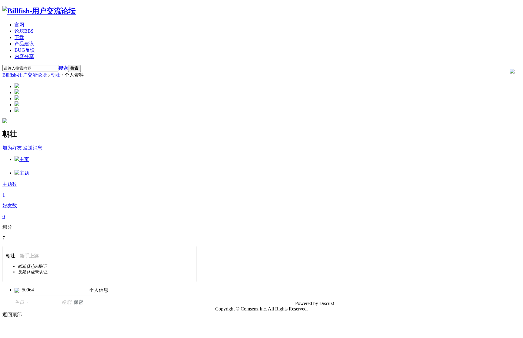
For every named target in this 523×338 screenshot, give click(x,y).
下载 (19, 37)
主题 (24, 173)
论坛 (24, 31)
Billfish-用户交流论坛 (24, 74)
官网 (19, 24)
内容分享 (24, 56)
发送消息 (32, 147)
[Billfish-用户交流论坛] (39, 11)
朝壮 (56, 74)
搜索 (63, 68)
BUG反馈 (25, 50)
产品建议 (24, 43)
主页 (24, 159)
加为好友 (12, 147)
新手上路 (29, 255)
